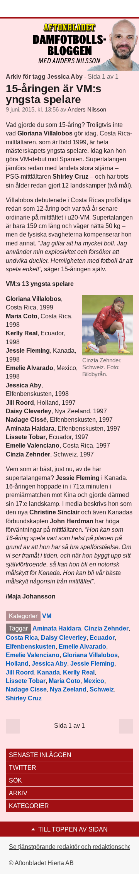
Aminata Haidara (56, 628)
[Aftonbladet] (35, 9)
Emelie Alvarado (82, 646)
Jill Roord (20, 672)
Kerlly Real (79, 672)
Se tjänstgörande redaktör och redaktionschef (71, 847)
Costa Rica (22, 637)
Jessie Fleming (92, 663)
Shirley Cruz (24, 698)
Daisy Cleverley (63, 637)
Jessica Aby (49, 663)
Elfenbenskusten (31, 646)
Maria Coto (64, 681)
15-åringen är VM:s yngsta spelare (54, 94)
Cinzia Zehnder (106, 628)
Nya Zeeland (68, 689)
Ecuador (102, 637)
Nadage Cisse (26, 689)
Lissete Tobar (26, 681)
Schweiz (102, 689)
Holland (17, 663)
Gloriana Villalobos (90, 655)
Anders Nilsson (87, 110)
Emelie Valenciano (32, 655)
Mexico (93, 681)
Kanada (48, 672)
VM (46, 616)
